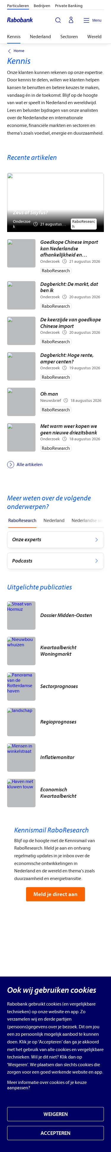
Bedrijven (42, 5)
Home (19, 51)
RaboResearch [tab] (22, 520)
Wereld (94, 36)
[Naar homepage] (20, 20)
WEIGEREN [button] (56, 1114)
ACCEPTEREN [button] (55, 1133)
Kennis (13, 36)
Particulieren (18, 5)
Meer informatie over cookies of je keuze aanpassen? (47, 1085)
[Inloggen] (71, 20)
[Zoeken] (58, 20)
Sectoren (69, 36)
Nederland (40, 36)
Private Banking (69, 5)
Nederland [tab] (54, 520)
